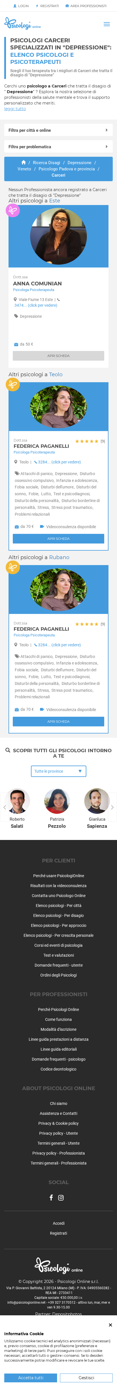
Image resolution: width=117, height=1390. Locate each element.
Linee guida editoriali (59, 1049)
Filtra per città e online (30, 130)
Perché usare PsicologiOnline (58, 875)
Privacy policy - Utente (58, 1133)
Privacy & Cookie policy (58, 1123)
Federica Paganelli (59, 626)
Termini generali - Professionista (59, 1163)
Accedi (58, 1223)
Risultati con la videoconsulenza (58, 885)
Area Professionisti (87, 6)
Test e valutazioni (58, 955)
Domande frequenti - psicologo (58, 1059)
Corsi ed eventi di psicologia (58, 945)
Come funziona (58, 1019)
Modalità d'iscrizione (58, 1029)
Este (54, 201)
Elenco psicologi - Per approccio (58, 925)
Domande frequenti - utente (59, 965)
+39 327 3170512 (62, 1303)
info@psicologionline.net (26, 1303)
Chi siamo (58, 1103)
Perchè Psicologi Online (58, 1009)
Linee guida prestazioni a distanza (59, 1039)
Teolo (55, 374)
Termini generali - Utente (58, 1143)
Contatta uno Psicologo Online (58, 895)
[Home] (23, 162)
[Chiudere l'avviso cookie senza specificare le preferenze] (110, 1325)
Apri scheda (58, 722)
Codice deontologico (58, 1069)
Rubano (59, 557)
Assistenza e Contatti (58, 1113)
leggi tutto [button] (15, 108)
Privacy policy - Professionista (58, 1153)
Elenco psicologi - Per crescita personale (58, 935)
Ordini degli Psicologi (58, 975)
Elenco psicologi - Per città (59, 905)
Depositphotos (67, 1314)
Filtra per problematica (30, 146)
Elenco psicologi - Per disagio (58, 915)
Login (22, 6)
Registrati (49, 6)
